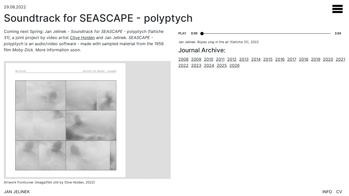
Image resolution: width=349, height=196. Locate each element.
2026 (234, 65)
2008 (183, 59)
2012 (232, 59)
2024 (209, 65)
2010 (208, 59)
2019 (315, 59)
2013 (244, 59)
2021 (340, 59)
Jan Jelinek (17, 191)
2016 (280, 59)
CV (339, 191)
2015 (268, 59)
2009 (196, 59)
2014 (256, 59)
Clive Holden (82, 37)
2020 (328, 59)
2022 (183, 65)
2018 (303, 59)
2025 (222, 65)
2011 (220, 59)
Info (327, 191)
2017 (291, 59)
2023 (196, 65)
